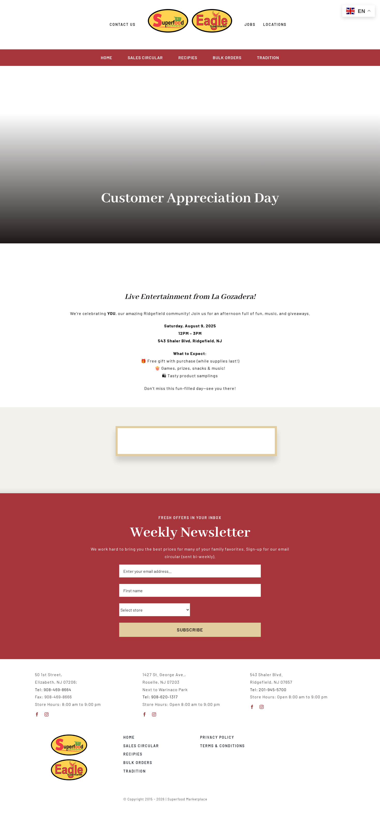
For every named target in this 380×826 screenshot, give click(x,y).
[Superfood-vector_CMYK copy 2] (69, 736)
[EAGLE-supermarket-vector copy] (69, 761)
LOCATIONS (274, 24)
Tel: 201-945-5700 (268, 689)
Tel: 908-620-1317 (160, 696)
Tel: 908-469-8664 (53, 689)
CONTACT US (122, 24)
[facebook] (37, 714)
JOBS (250, 24)
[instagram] (46, 714)
